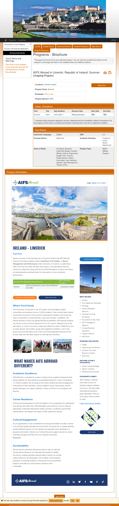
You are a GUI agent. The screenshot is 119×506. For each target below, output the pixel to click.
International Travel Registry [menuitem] (14, 44)
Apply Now (102, 85)
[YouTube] (91, 482)
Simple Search (48, 46)
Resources (17, 437)
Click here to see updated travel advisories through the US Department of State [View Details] (16, 68)
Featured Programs (81, 46)
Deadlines (22, 40)
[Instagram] (68, 482)
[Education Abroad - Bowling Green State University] (59, 19)
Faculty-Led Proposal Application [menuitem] (16, 48)
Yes (72, 501)
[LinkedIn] (74, 482)
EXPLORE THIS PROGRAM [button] (25, 298)
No (78, 501)
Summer (17, 253)
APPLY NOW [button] (92, 432)
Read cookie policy (56, 501)
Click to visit (49, 94)
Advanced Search (64, 46)
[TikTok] (103, 482)
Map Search (96, 46)
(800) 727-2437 (99, 183)
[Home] (26, 182)
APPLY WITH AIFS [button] (50, 298)
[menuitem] (17, 64)
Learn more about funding (90, 403)
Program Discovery (42, 50)
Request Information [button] (92, 259)
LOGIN (113, 40)
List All (37, 46)
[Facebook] (85, 482)
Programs (12, 40)
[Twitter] (80, 482)
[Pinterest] (97, 482)
